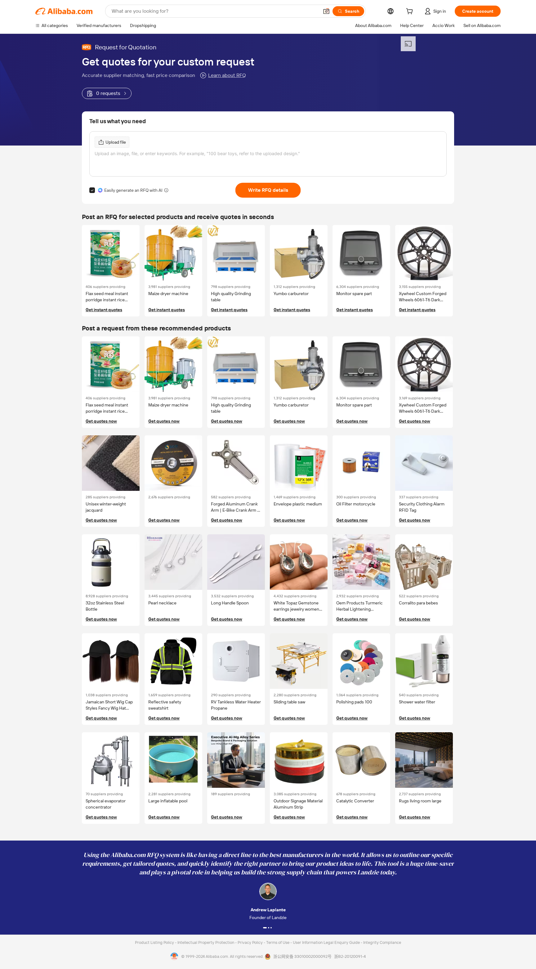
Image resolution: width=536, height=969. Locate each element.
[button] (326, 11)
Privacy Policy (251, 942)
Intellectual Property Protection (206, 942)
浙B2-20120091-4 (350, 956)
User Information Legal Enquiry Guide (326, 942)
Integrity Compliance (382, 942)
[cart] (410, 12)
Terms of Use (278, 942)
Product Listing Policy (155, 942)
